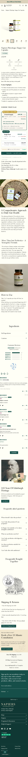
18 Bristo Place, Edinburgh (8, 169)
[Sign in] (23, 5)
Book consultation (7, 649)
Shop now (14, 657)
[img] (3, 377)
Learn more (14, 662)
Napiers (3, 718)
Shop (2, 715)
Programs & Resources (8, 721)
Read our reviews (14, 668)
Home (2, 10)
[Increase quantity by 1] (25, 153)
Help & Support (6, 724)
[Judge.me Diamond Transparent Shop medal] (13, 366)
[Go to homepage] (8, 6)
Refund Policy (17, 748)
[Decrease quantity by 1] (2, 153)
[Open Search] (20, 5)
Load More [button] (14, 452)
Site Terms (3, 746)
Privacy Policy (17, 746)
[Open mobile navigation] (2, 6)
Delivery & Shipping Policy (8, 626)
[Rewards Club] (5, 752)
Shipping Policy (4, 748)
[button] (8, 352)
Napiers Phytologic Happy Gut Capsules (15, 10)
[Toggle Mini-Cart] (26, 5)
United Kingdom (5, 754)
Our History (5, 501)
